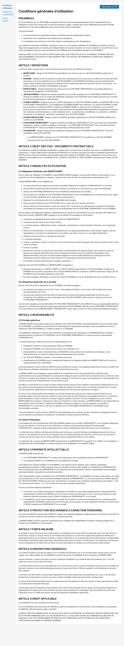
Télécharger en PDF (109, 7)
